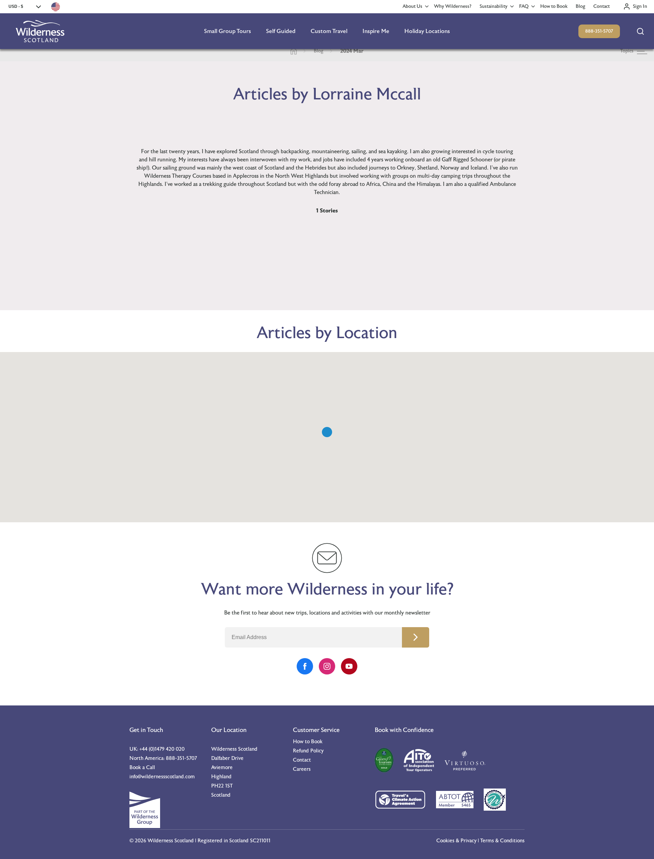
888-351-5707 (599, 31)
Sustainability (494, 6)
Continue (415, 637)
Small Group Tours (227, 31)
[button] (327, 432)
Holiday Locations (427, 31)
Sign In (640, 6)
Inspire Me (375, 31)
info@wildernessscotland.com (162, 777)
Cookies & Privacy (456, 841)
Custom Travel (329, 31)
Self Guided (281, 31)
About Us (412, 6)
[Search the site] (640, 31)
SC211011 (260, 841)
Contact (601, 6)
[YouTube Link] (349, 666)
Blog (580, 6)
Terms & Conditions (502, 841)
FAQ (524, 6)
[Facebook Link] (304, 666)
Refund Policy (308, 751)
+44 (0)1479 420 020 (162, 749)
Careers (302, 769)
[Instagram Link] (327, 666)
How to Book (553, 6)
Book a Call (142, 767)
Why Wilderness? (452, 6)
